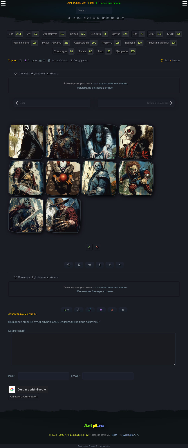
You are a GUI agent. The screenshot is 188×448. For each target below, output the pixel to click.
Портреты (110, 42)
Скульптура (63, 51)
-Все (14, 34)
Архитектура (53, 34)
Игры (155, 34)
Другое (119, 34)
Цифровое (125, 51)
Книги (173, 34)
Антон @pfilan (59, 60)
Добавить (40, 73)
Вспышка (98, 34)
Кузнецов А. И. (130, 434)
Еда (138, 34)
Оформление (85, 42)
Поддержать (80, 60)
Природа (133, 42)
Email (75, 375)
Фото (104, 51)
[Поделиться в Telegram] (79, 265)
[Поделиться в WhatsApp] (109, 265)
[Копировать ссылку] (68, 265)
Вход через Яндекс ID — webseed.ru (94, 446)
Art (32, 34)
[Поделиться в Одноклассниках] (100, 265)
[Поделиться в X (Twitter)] (119, 265)
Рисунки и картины (162, 42)
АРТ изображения (80, 2)
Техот (114, 434)
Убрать (53, 73)
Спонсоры (23, 73)
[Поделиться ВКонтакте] (89, 265)
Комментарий (16, 330)
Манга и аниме (24, 42)
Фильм (85, 51)
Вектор (77, 34)
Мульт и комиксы (55, 42)
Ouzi (22, 102)
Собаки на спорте (158, 102)
